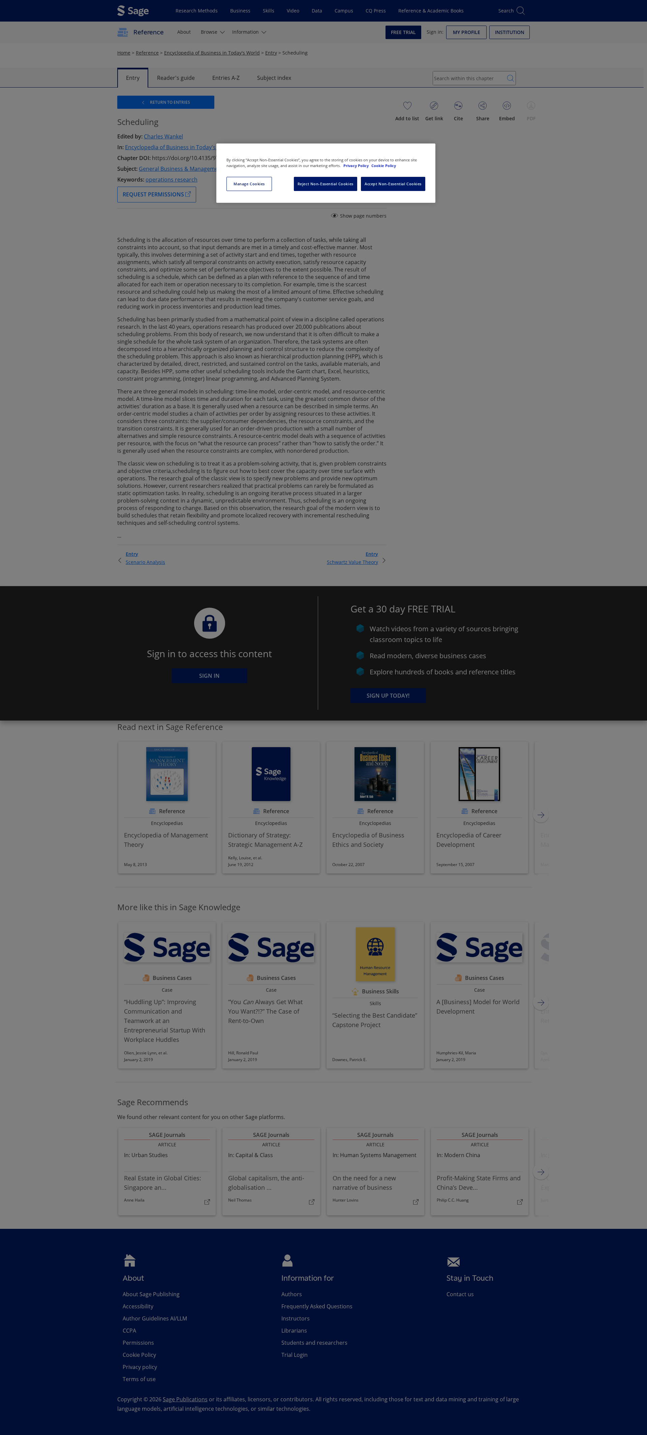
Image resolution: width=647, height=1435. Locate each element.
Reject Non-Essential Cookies (325, 183)
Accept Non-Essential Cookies (393, 183)
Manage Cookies (249, 183)
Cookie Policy (383, 165)
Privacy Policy (356, 165)
